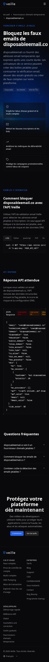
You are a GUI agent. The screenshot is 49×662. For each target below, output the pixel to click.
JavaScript (27, 238)
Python (16, 238)
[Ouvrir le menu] (44, 4)
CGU (29, 576)
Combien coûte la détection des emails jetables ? (20, 470)
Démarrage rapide (11, 609)
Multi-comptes (9, 575)
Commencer (17, 533)
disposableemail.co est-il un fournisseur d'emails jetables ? (19, 446)
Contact (30, 590)
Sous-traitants (33, 585)
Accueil (6, 14)
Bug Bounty (32, 594)
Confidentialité (33, 581)
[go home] (24, 552)
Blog (29, 568)
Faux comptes (9, 563)
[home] (9, 3)
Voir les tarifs (32, 533)
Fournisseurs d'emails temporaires (29, 14)
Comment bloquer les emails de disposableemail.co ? (20, 458)
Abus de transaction (12, 584)
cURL (7, 238)
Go (43, 238)
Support (30, 572)
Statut (6, 618)
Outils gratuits (9, 630)
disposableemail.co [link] (15, 18)
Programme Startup (36, 598)
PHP (36, 238)
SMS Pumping (9, 580)
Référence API (9, 614)
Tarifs (29, 563)
